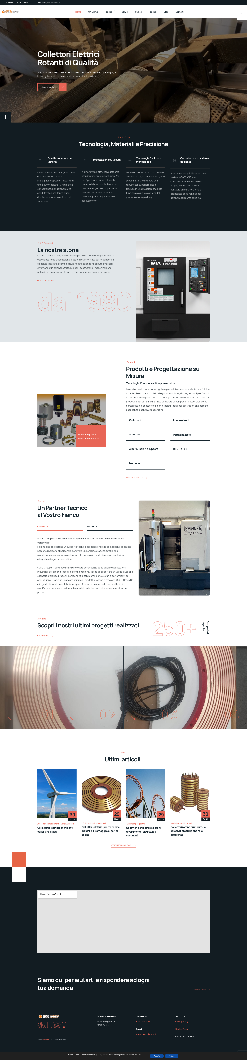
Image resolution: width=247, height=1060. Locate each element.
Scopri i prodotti (134, 477)
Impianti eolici (68, 824)
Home (78, 11)
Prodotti (109, 11)
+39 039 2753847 (21, 2)
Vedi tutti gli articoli (121, 845)
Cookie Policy (181, 1029)
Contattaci (200, 989)
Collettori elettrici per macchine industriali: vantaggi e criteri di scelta (101, 830)
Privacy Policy (181, 1021)
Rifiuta (171, 1056)
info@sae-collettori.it (51, 2)
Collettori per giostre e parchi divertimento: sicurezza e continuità (143, 831)
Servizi (125, 11)
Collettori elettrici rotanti (48, 824)
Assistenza (92, 526)
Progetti (153, 11)
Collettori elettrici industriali (94, 823)
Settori (138, 11)
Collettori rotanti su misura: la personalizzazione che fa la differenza (188, 830)
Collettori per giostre (136, 824)
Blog (166, 11)
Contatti (179, 11)
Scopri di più (43, 636)
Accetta (157, 1056)
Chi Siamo (93, 11)
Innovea (45, 1039)
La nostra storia (45, 280)
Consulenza (42, 526)
